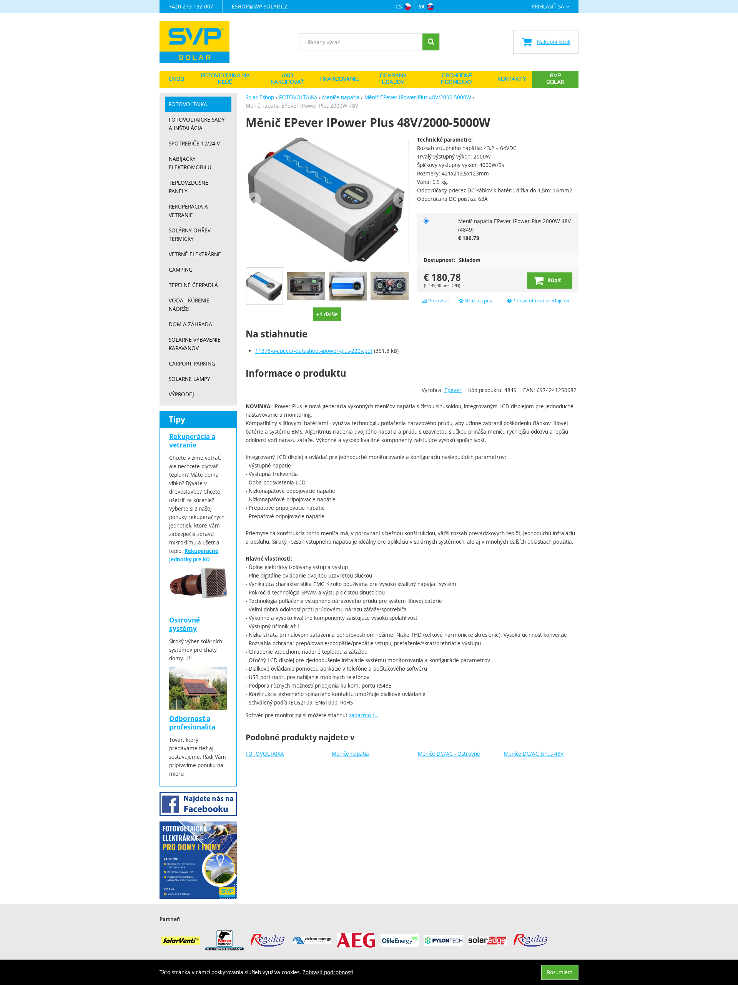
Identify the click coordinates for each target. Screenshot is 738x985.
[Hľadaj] (430, 41)
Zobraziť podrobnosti (328, 972)
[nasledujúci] (401, 200)
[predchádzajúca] (253, 200)
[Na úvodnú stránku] (198, 42)
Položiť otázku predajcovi (540, 300)
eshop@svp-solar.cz (260, 6)
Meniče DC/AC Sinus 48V (533, 753)
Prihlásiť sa (548, 6)
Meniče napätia (350, 753)
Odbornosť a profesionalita (192, 722)
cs (399, 6)
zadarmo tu (363, 715)
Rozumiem (560, 972)
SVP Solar (555, 79)
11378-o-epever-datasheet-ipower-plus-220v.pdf (313, 350)
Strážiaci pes (478, 300)
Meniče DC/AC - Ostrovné (449, 753)
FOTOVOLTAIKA (265, 753)
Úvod (176, 79)
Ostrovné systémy (184, 624)
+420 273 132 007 (191, 6)
